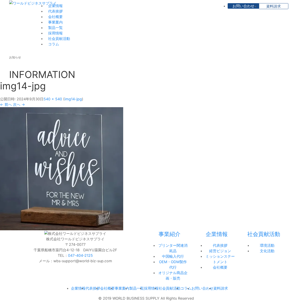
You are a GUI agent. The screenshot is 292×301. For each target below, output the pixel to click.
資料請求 (273, 6)
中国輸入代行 (173, 256)
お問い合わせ (243, 6)
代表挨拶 (55, 11)
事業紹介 (169, 234)
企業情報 (55, 5)
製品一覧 (55, 27)
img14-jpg (73, 99)
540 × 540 (53, 99)
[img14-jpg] (61, 168)
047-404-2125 (80, 255)
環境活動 (267, 245)
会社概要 (55, 16)
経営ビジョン (220, 251)
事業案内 (55, 22)
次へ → (19, 104)
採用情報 (55, 33)
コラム (53, 44)
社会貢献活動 (59, 38)
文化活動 (267, 251)
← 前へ (6, 104)
